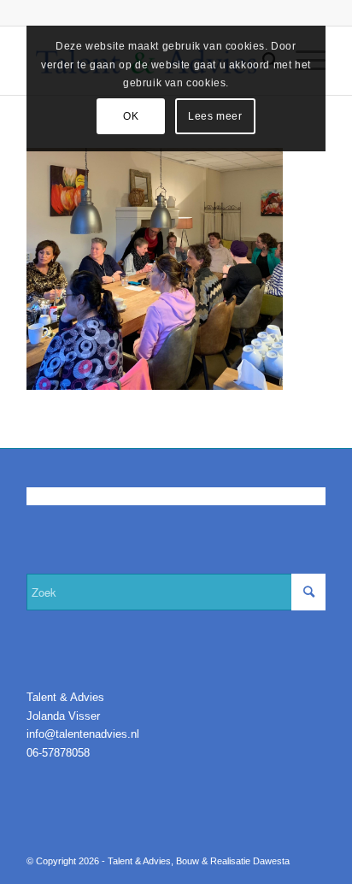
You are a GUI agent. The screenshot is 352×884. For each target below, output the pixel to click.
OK (130, 116)
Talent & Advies (139, 861)
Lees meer (215, 116)
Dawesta (271, 861)
